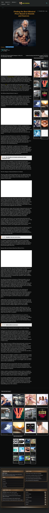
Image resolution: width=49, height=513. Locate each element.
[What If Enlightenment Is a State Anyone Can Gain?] (44, 103)
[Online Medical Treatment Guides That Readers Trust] (44, 123)
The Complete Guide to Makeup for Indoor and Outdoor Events (27, 453)
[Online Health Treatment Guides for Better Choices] (37, 133)
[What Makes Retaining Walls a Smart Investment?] (33, 449)
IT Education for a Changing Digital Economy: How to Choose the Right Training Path (21, 463)
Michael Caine (5, 49)
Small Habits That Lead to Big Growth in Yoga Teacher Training (44, 137)
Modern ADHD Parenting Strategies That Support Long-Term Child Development (37, 108)
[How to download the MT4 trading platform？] (15, 449)
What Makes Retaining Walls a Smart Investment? (33, 453)
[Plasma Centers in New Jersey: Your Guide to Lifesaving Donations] (37, 94)
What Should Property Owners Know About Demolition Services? (27, 462)
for (20, 86)
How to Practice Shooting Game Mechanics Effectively (33, 445)
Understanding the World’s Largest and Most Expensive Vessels (37, 56)
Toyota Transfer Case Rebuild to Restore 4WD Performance (21, 445)
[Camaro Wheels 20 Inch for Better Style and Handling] (15, 441)
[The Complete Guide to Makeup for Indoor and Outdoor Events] (27, 449)
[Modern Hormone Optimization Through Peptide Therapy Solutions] (37, 84)
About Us (4, 479)
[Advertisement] (16, 67)
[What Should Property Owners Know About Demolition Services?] (27, 458)
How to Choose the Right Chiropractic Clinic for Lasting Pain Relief (36, 68)
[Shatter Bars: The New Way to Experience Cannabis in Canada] (37, 113)
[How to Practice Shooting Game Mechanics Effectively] (33, 441)
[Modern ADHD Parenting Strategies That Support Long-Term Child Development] (37, 103)
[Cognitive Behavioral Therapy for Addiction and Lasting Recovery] (44, 74)
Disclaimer (4, 484)
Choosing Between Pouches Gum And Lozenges (37, 78)
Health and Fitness (10, 46)
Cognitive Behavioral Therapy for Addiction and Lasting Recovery (44, 78)
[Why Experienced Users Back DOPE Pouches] (44, 94)
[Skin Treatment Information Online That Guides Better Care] (44, 113)
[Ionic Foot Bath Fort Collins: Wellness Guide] (44, 84)
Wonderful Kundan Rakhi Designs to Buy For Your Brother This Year (12, 56)
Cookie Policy (5, 486)
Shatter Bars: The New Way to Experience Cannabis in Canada (37, 118)
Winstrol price (11, 76)
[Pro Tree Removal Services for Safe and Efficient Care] (15, 458)
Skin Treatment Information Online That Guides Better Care (44, 118)
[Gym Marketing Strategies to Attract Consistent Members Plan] (44, 64)
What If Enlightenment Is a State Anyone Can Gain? (44, 108)
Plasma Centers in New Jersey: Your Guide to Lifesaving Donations (36, 98)
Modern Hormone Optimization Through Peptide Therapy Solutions (37, 88)
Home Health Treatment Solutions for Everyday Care (37, 128)
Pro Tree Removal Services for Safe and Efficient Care (15, 462)
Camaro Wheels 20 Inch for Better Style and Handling (15, 445)
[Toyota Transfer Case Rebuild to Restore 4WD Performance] (21, 441)
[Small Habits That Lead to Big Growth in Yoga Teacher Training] (44, 133)
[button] (46, 3)
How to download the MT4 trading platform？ (15, 453)
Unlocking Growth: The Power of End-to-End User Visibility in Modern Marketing (21, 454)
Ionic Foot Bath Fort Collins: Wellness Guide (44, 88)
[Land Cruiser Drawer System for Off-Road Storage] (27, 441)
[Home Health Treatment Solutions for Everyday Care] (37, 123)
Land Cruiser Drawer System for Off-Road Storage (27, 445)
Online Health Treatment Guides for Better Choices (37, 137)
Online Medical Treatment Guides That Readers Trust (44, 128)
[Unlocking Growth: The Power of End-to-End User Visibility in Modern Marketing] (21, 449)
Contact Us (4, 481)
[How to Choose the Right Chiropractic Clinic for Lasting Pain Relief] (37, 64)
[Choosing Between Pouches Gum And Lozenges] (37, 74)
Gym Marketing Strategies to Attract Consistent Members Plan (44, 68)
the (6, 84)
